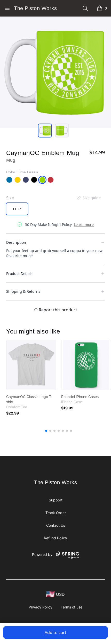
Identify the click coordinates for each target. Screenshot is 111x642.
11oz (16, 208)
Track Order (55, 512)
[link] (31, 365)
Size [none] (10, 198)
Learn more (84, 224)
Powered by (42, 554)
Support (55, 500)
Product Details (19, 273)
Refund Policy (55, 538)
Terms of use (71, 607)
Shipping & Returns (23, 291)
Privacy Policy (40, 607)
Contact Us (55, 525)
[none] (88, 197)
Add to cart (55, 632)
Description (16, 242)
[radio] (17, 209)
